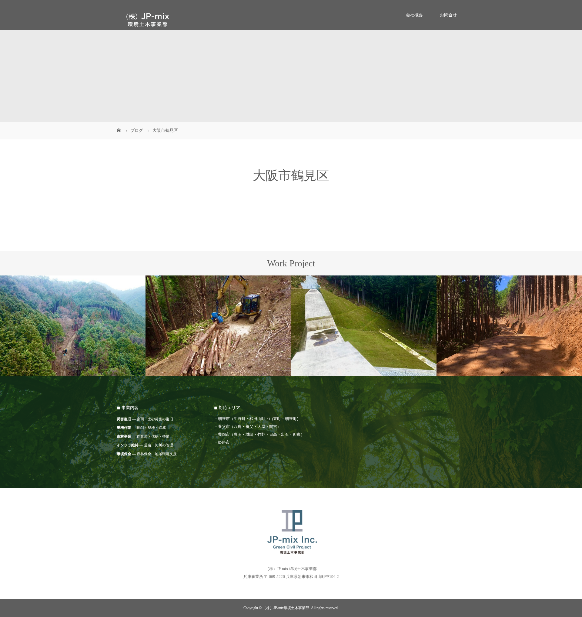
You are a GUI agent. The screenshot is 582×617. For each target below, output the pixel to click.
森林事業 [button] (124, 436)
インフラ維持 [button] (128, 445)
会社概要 (414, 15)
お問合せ (448, 15)
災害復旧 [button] (124, 419)
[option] (73, 325)
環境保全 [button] (124, 454)
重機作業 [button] (124, 427)
